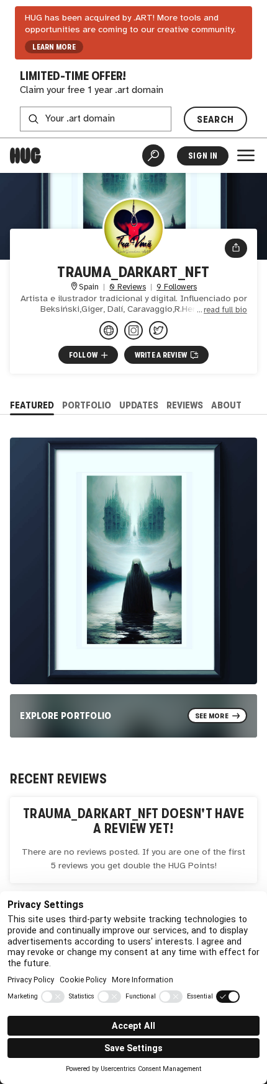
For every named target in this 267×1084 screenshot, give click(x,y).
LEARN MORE (53, 47)
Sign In (202, 156)
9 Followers (176, 287)
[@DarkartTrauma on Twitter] (158, 330)
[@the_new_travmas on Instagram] (133, 330)
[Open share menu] (236, 248)
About (226, 405)
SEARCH (215, 119)
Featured (32, 405)
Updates (138, 405)
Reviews (184, 405)
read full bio (225, 310)
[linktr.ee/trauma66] (108, 330)
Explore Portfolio (66, 715)
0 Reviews (127, 287)
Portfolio (86, 405)
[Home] (25, 155)
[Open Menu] (246, 155)
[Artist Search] (153, 155)
